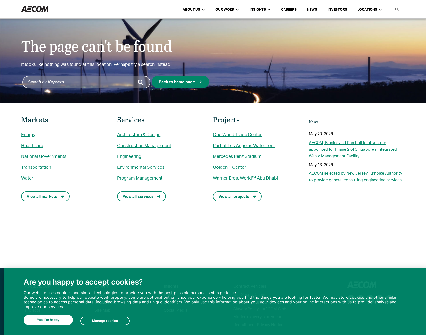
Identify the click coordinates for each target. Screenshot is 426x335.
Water (27, 178)
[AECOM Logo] (34, 9)
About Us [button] (191, 9)
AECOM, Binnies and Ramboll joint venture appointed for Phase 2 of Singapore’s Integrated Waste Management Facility (353, 149)
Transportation (36, 167)
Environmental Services (140, 167)
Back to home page (177, 81)
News (312, 9)
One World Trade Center (237, 134)
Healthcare (32, 145)
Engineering (129, 156)
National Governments (43, 156)
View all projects (234, 196)
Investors (337, 9)
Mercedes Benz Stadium (237, 156)
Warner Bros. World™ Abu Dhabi (245, 178)
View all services (139, 196)
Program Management (139, 178)
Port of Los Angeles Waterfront (244, 145)
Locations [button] (367, 9)
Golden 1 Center (229, 167)
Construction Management (144, 145)
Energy (28, 134)
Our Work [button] (224, 9)
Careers (289, 9)
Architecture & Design (138, 134)
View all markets (42, 196)
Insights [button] (258, 9)
